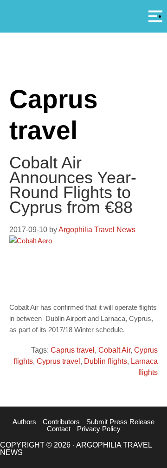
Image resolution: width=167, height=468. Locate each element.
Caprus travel (73, 350)
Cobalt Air (114, 350)
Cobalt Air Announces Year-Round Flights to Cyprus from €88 (72, 185)
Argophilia (83, 15)
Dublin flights (105, 361)
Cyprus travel (58, 361)
